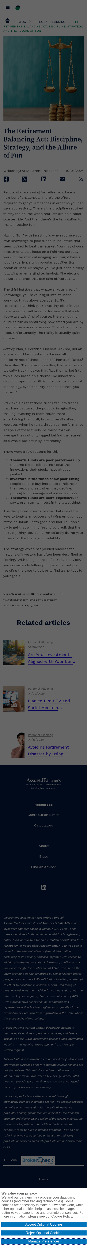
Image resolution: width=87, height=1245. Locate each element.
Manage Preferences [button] (44, 1241)
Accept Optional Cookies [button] (44, 1224)
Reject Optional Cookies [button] (44, 1233)
